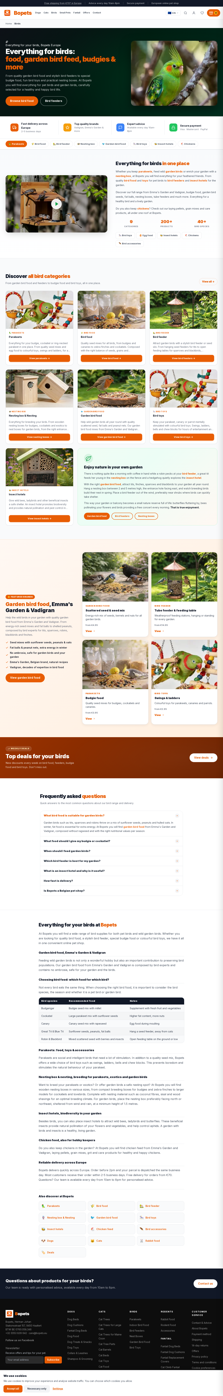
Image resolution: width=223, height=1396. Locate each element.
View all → (208, 281)
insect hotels (198, 180)
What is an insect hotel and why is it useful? (74, 870)
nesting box (123, 176)
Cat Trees (104, 1319)
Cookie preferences (203, 1367)
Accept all (13, 1388)
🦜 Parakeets (16, 143)
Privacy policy (200, 1356)
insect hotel (193, 477)
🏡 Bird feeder (61, 143)
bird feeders (175, 180)
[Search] (185, 12)
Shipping (197, 1339)
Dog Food (73, 1336)
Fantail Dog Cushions (173, 1352)
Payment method (201, 1334)
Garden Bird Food (140, 1341)
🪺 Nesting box (86, 143)
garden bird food (110, 484)
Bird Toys (135, 1347)
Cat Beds (104, 1355)
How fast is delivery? (58, 880)
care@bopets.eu (38, 1333)
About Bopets (199, 1328)
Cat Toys (104, 1360)
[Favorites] (202, 12)
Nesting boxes (146, 516)
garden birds (174, 171)
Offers (195, 1351)
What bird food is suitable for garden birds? (74, 815)
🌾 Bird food (38, 143)
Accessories (168, 1330)
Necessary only (36, 1388)
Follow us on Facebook (20, 1340)
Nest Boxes (136, 1336)
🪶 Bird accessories (130, 243)
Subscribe (53, 1359)
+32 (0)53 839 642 (16, 1333)
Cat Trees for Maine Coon (110, 1336)
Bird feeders (53, 101)
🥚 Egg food (146, 235)
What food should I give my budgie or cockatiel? (77, 841)
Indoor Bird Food (139, 1325)
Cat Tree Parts (107, 1344)
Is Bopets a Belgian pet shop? (64, 890)
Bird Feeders (137, 1330)
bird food (130, 180)
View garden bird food (25, 677)
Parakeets (135, 1319)
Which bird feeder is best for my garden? (72, 861)
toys (145, 180)
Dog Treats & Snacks (79, 1341)
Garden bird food (97, 516)
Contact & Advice (202, 1322)
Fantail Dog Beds (77, 1330)
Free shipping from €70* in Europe (63, 3)
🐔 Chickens (188, 143)
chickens (143, 208)
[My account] (193, 12)
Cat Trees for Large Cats (110, 1327)
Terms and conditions (204, 1362)
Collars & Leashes (77, 1353)
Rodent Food (168, 1325)
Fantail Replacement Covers (172, 1359)
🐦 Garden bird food (114, 143)
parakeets (145, 171)
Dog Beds (73, 1319)
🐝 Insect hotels (163, 143)
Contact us (205, 1283)
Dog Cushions (75, 1325)
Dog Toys (73, 1347)
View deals (201, 757)
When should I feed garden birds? (67, 851)
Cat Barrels (105, 1349)
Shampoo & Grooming (80, 1358)
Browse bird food (22, 101)
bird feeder (189, 473)
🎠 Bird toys (140, 143)
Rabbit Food (168, 1319)
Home (9, 23)
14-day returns (200, 1345)
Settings (58, 1388)
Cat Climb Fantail (170, 1367)
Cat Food (104, 1366)
